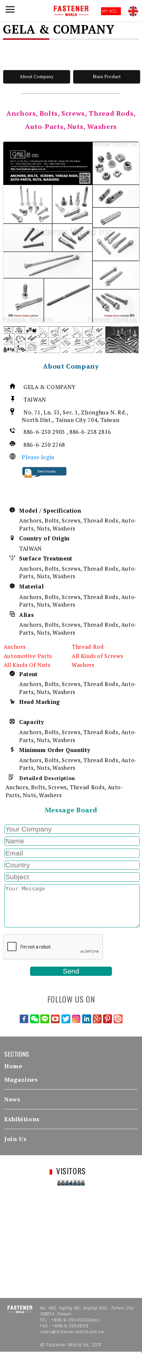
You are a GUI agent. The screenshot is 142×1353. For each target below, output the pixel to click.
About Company (36, 76)
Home (13, 1066)
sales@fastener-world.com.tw (72, 1332)
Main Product (107, 76)
